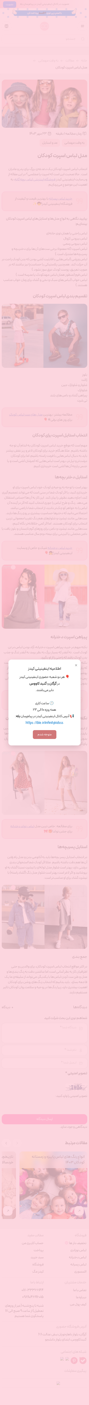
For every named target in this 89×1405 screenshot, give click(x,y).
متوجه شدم (45, 734)
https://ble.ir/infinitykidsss (44, 723)
